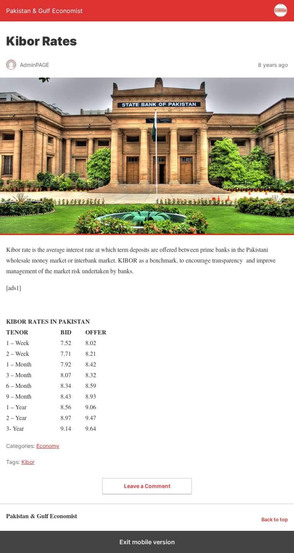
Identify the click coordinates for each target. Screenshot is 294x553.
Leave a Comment (147, 486)
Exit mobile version (147, 542)
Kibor (27, 462)
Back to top (274, 519)
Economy (47, 446)
